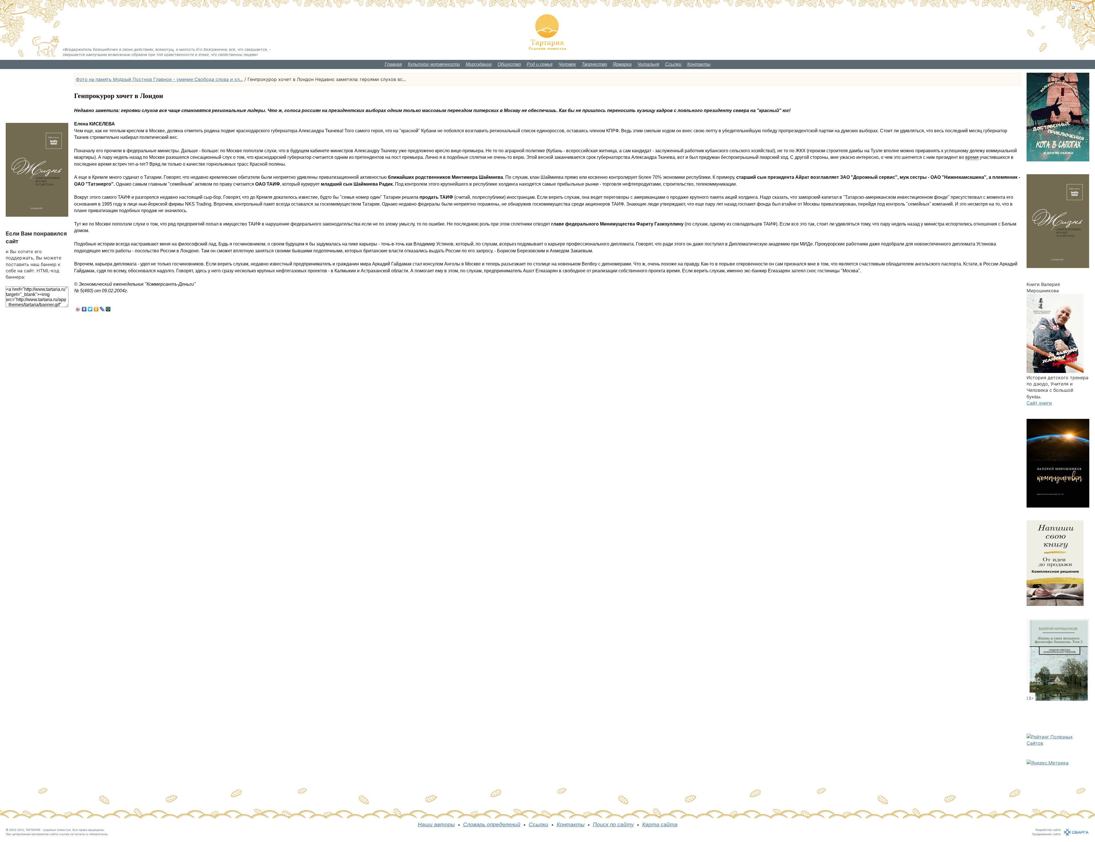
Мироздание (479, 64)
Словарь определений (491, 824)
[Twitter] (90, 309)
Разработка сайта (1048, 829)
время (972, 157)
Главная (393, 64)
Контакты (699, 64)
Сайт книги (1039, 403)
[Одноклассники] (96, 309)
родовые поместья (57, 829)
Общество (509, 64)
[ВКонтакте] (84, 309)
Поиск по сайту (613, 824)
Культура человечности (434, 64)
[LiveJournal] (102, 309)
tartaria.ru (81, 834)
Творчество (594, 64)
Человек (567, 64)
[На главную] (1073, 7)
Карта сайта (660, 824)
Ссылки (673, 64)
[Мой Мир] (108, 309)
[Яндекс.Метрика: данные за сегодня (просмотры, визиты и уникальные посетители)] (1047, 763)
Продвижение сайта (1046, 834)
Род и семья (540, 64)
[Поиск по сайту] (1087, 7)
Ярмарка (622, 64)
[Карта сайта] (1080, 7)
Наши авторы (436, 824)
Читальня (648, 64)
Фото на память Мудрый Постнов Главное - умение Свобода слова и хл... (159, 79)
